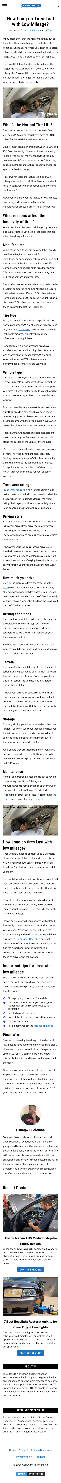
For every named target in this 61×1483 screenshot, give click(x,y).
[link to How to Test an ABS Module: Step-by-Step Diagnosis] (30, 1213)
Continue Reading (30, 1269)
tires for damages (43, 1025)
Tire (49, 30)
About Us (40, 1456)
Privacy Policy (24, 1456)
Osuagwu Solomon (31, 30)
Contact (23, 1450)
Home (12, 1450)
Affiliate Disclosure (41, 1450)
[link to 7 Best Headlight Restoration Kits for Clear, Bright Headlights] (30, 1296)
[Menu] (4, 6)
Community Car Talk (27, 939)
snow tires (24, 329)
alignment (34, 799)
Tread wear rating (12, 489)
